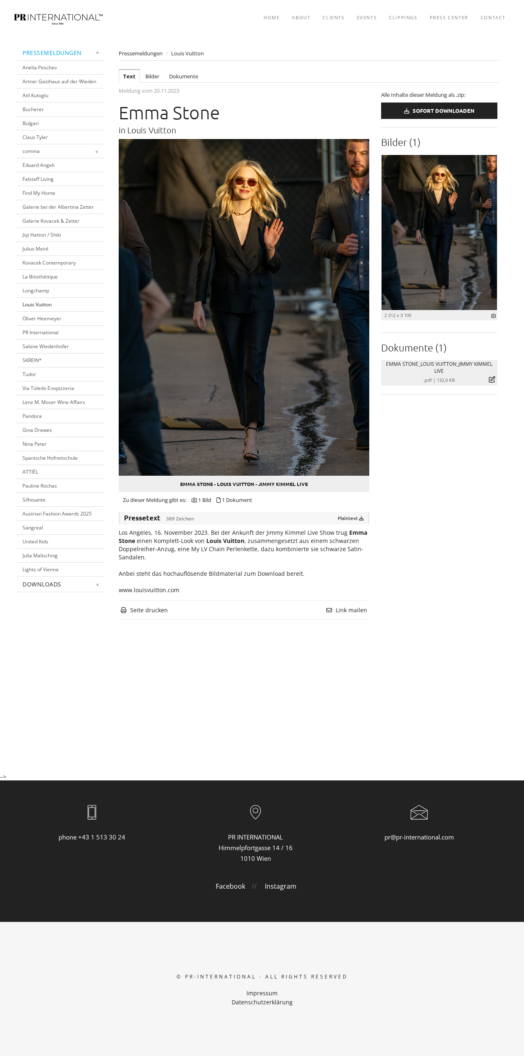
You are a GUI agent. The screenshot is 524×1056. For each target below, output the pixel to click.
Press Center (449, 17)
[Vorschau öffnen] (244, 307)
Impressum (262, 993)
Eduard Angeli (38, 165)
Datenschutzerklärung (262, 1002)
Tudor (29, 374)
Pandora (32, 416)
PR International (41, 332)
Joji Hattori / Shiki (42, 234)
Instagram (280, 886)
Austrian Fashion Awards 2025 (57, 513)
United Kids (35, 541)
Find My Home (39, 192)
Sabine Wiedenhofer (46, 346)
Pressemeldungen (52, 53)
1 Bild (204, 500)
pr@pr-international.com (419, 837)
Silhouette (34, 499)
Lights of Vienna (41, 569)
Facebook (230, 886)
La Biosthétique (40, 276)
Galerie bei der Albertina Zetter (58, 206)
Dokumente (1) (414, 347)
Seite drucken (149, 610)
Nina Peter (35, 443)
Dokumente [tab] (183, 76)
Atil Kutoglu (35, 95)
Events (367, 17)
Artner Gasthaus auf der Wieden (59, 81)
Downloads (42, 584)
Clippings (403, 17)
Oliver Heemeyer (42, 318)
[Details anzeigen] (493, 315)
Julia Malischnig (40, 555)
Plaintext (348, 518)
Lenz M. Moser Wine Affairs (54, 402)
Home (272, 17)
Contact (493, 17)
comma (31, 151)
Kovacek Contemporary (49, 262)
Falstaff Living (38, 179)
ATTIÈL (30, 471)
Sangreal (33, 527)
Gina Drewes (37, 430)
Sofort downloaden (442, 110)
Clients (333, 17)
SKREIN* (32, 360)
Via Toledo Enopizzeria (48, 388)
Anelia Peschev (40, 67)
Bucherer (33, 109)
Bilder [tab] (152, 76)
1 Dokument (237, 500)
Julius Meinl (35, 248)
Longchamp (36, 290)
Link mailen (351, 610)
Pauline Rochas (40, 485)
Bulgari (31, 123)
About (301, 17)
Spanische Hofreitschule (50, 457)
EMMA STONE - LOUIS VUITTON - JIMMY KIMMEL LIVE (244, 484)
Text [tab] (129, 76)
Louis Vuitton (37, 304)
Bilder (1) (400, 142)
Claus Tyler (35, 137)
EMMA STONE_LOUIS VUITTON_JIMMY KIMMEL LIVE (439, 367)
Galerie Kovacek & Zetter (51, 220)
